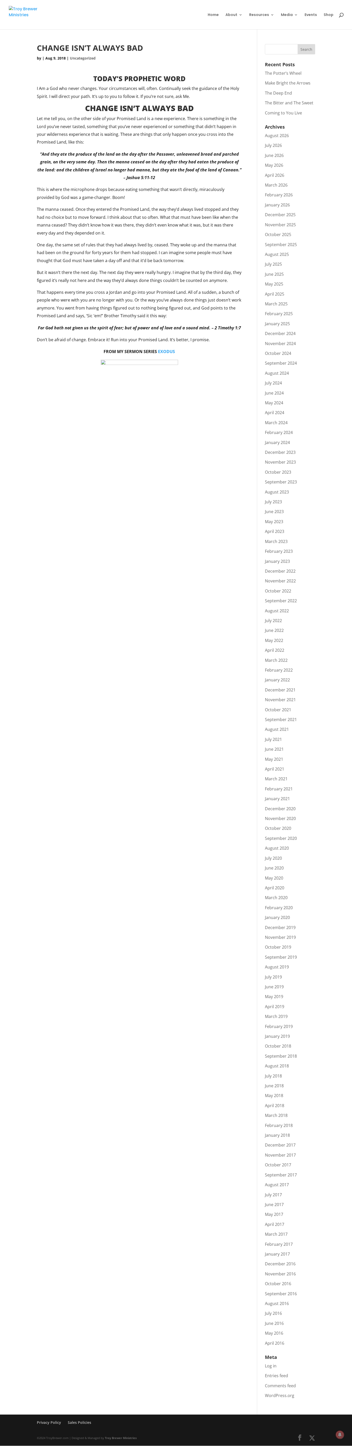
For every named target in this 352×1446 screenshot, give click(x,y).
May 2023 (274, 521)
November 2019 (280, 937)
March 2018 (276, 1115)
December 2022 (280, 571)
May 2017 (274, 1214)
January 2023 (277, 561)
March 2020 (276, 897)
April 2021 (274, 769)
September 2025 (281, 244)
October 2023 (278, 472)
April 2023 (274, 531)
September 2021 (281, 719)
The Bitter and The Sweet (289, 103)
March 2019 (276, 1016)
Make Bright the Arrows (288, 83)
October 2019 (278, 947)
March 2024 (276, 422)
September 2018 (281, 1056)
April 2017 (274, 1224)
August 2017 (277, 1185)
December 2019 (280, 927)
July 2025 (273, 264)
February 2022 (279, 670)
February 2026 (279, 195)
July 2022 (273, 620)
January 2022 (277, 680)
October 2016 (278, 1283)
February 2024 (279, 432)
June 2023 (274, 511)
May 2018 (274, 1095)
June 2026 (274, 155)
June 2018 (274, 1086)
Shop (328, 15)
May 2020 (274, 878)
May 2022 (274, 640)
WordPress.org (279, 1395)
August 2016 (277, 1303)
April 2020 (274, 888)
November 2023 (280, 462)
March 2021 (276, 779)
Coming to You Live (283, 113)
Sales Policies (79, 1422)
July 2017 (273, 1195)
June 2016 (274, 1323)
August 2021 (277, 729)
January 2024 (277, 442)
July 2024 (273, 383)
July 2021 (273, 739)
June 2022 (274, 630)
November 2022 (280, 581)
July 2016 (273, 1313)
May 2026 (274, 165)
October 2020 (278, 828)
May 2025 (274, 284)
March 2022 (276, 660)
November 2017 (280, 1155)
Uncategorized (83, 58)
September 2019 (281, 957)
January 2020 (277, 917)
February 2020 (279, 907)
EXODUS (166, 351)
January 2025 (277, 324)
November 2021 (280, 700)
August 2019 (277, 967)
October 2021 (278, 710)
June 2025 (274, 274)
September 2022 (281, 601)
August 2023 (277, 492)
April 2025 (274, 294)
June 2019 (274, 987)
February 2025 (279, 313)
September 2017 (281, 1175)
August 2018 (277, 1066)
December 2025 (280, 215)
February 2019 (279, 1026)
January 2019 (277, 1036)
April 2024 (274, 412)
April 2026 (274, 175)
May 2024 (274, 403)
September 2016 (281, 1294)
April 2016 (274, 1343)
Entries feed (276, 1375)
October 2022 (278, 591)
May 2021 (274, 759)
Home (213, 15)
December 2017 (280, 1145)
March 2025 (276, 304)
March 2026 (276, 185)
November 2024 (280, 343)
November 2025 (280, 225)
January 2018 (277, 1135)
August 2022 (277, 611)
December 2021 (280, 690)
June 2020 (274, 868)
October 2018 (278, 1046)
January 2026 (277, 205)
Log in (270, 1366)
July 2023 (273, 502)
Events (311, 15)
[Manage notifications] (340, 1435)
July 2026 (273, 145)
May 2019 (274, 996)
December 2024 (280, 333)
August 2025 (277, 254)
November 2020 (280, 818)
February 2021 (279, 789)
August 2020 (277, 848)
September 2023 (281, 482)
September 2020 (281, 838)
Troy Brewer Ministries (121, 1438)
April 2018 (274, 1105)
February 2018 (279, 1125)
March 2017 (276, 1234)
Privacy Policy (49, 1422)
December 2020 (280, 809)
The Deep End (278, 93)
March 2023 (276, 541)
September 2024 (281, 363)
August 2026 (277, 135)
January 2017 (277, 1254)
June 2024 (274, 393)
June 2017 (274, 1204)
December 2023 (280, 452)
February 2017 (279, 1244)
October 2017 (278, 1165)
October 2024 (278, 353)
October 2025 (278, 234)
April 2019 (274, 1006)
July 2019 (273, 977)
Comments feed (280, 1386)
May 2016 (274, 1333)
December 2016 (280, 1264)
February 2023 (279, 551)
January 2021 (277, 798)
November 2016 (280, 1274)
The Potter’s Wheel (283, 73)
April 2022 (274, 650)
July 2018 (273, 1076)
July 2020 (273, 858)
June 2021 (274, 749)
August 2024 (277, 373)
